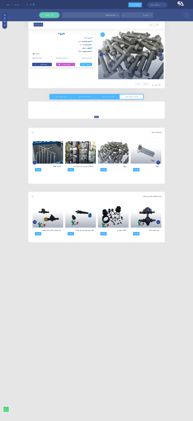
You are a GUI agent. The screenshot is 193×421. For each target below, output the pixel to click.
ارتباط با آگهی (43, 64)
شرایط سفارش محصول (61, 97)
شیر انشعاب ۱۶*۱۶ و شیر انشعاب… (51, 230)
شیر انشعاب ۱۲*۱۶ (154, 230)
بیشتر (96, 117)
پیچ (138, 84)
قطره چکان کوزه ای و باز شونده (85, 230)
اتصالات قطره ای (121, 230)
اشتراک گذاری (37, 25)
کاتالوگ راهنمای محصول (85, 97)
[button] (101, 55)
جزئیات (136, 170)
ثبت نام (17, 5)
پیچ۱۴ (157, 166)
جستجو (48, 15)
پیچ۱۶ (146, 84)
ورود (8, 5)
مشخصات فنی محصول (108, 97)
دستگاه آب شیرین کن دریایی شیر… (83, 166)
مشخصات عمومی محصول (131, 97)
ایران (84, 41)
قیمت (87, 64)
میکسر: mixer (57, 166)
